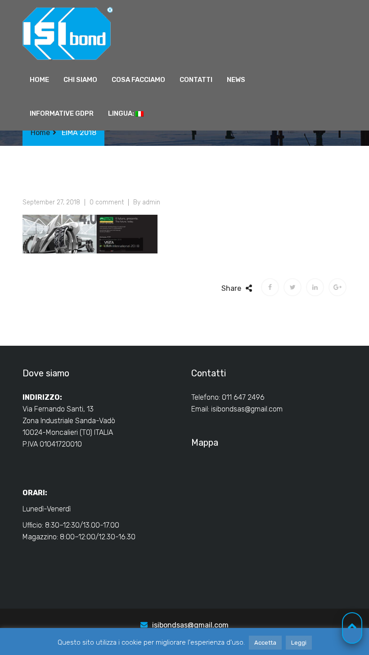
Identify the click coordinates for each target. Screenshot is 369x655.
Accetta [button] (265, 642)
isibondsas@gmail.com (247, 409)
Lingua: (121, 113)
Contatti (196, 80)
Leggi (298, 642)
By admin (146, 202)
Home (39, 80)
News (236, 80)
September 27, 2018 (51, 202)
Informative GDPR (62, 113)
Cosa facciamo (138, 80)
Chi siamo (80, 80)
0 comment (107, 202)
